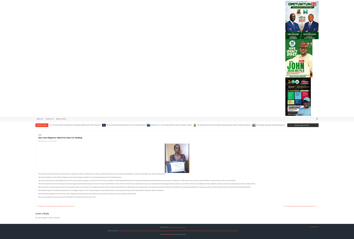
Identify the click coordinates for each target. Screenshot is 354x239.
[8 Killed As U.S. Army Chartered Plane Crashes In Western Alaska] (137, 125)
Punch (128, 231)
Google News (145, 231)
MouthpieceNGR (42, 141)
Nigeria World (206, 231)
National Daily (234, 231)
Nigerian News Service (222, 231)
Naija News (153, 231)
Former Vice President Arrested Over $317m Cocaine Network (114, 125)
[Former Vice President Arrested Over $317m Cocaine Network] (92, 125)
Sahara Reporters (163, 231)
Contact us (49, 119)
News (39, 134)
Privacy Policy (61, 119)
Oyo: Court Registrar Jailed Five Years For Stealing (299, 206)
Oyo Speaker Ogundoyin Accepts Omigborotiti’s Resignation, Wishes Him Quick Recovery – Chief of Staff (278, 125)
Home (170, 227)
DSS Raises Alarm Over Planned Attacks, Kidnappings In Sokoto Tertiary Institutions (212, 125)
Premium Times (189, 231)
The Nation (171, 231)
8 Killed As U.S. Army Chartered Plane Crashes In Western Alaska (159, 125)
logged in (45, 217)
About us (40, 119)
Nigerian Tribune (136, 231)
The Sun (213, 231)
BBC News (198, 231)
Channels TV (122, 231)
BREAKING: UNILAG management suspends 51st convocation (56, 206)
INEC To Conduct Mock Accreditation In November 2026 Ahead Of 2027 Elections (63, 125)
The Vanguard (180, 231)
